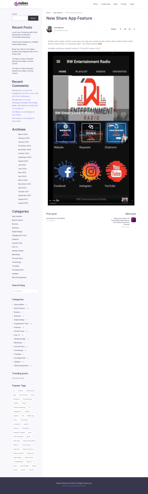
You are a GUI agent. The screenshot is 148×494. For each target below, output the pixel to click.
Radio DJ (16, 445)
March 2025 (22, 134)
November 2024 (24, 150)
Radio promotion (18, 453)
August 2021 (23, 199)
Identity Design (17, 251)
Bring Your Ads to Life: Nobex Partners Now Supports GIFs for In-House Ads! (25, 51)
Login (132, 4)
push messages (18, 436)
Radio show (30, 453)
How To (15, 247)
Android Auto (30, 390)
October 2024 (23, 153)
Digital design (17, 232)
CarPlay (15, 403)
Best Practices (17, 220)
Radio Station (17, 457)
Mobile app (30, 416)
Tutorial (31, 470)
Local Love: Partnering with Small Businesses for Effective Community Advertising (24, 34)
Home (95, 4)
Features (15, 239)
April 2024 (22, 176)
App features (23, 395)
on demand (16, 424)
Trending (15, 266)
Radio (28, 436)
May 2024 (22, 172)
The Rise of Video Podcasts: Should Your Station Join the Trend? (22, 61)
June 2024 (22, 169)
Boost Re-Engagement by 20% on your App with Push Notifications (25, 93)
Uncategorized (17, 270)
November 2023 (24, 184)
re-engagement (18, 461)
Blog (115, 4)
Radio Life (16, 449)
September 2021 (24, 195)
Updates (15, 274)
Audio (33, 395)
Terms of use (67, 486)
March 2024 (22, 180)
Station (34, 466)
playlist (26, 424)
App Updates (58, 12)
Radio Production (28, 449)
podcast (16, 428)
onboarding (24, 420)
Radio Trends (29, 457)
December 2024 (24, 146)
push (29, 432)
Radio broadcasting (29, 441)
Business (15, 228)
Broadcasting (27, 399)
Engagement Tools (19, 235)
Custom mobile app (19, 407)
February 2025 (23, 138)
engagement (17, 411)
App (14, 395)
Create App (105, 4)
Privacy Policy (80, 486)
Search (14, 14)
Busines (15, 224)
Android (20, 390)
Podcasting (25, 428)
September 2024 (24, 157)
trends (15, 470)
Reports (29, 461)
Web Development (19, 277)
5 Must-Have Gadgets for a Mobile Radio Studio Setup (25, 43)
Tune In (23, 470)
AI (14, 390)
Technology (16, 262)
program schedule (19, 432)
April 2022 (22, 188)
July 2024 (22, 165)
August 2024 (23, 161)
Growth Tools (17, 243)
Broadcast (16, 399)
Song (15, 466)
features (27, 411)
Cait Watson (59, 28)
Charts (24, 403)
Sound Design (24, 466)
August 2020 (23, 203)
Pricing (123, 4)
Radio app (16, 441)
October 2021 (23, 192)
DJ (29, 407)
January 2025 (23, 142)
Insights (15, 416)
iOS (23, 416)
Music (15, 420)
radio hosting (26, 445)
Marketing (16, 254)
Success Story (17, 258)
